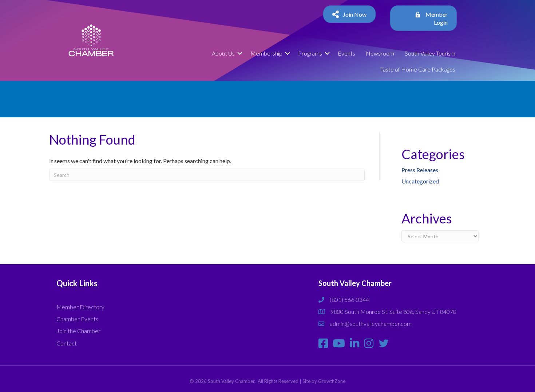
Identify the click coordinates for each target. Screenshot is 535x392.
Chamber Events (77, 318)
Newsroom (380, 53)
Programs (310, 53)
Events (346, 53)
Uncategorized (420, 181)
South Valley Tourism (430, 53)
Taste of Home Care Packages (417, 69)
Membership (266, 53)
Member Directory (80, 306)
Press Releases (419, 169)
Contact (66, 343)
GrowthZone (331, 381)
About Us (223, 53)
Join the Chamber (78, 330)
